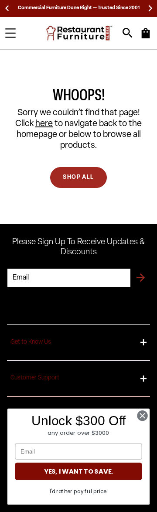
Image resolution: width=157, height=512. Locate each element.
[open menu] (10, 33)
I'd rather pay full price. (79, 491)
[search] (128, 33)
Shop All (78, 177)
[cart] (146, 37)
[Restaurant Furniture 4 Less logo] (80, 33)
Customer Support (34, 378)
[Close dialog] (142, 415)
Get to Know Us (30, 342)
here (44, 123)
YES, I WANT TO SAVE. (78, 471)
